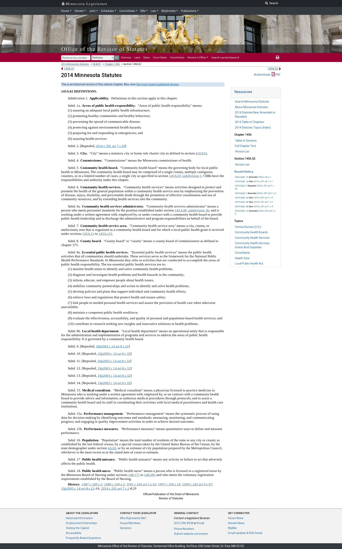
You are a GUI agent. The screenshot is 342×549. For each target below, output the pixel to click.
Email (200, 523)
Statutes (126, 57)
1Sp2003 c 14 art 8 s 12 (77, 488)
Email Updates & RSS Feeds (245, 533)
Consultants (242, 252)
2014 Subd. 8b (241, 206)
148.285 (150, 475)
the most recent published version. (157, 84)
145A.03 (273, 68)
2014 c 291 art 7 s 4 (263, 206)
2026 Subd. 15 (241, 177)
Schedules (107, 10)
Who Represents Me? (133, 518)
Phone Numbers (184, 528)
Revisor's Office (197, 57)
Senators (125, 528)
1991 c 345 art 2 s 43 (141, 484)
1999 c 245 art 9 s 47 (197, 484)
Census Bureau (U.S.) (248, 226)
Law (153, 10)
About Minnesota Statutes (251, 107)
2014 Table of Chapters (249, 122)
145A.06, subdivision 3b (192, 210)
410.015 (201, 153)
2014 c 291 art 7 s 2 (266, 193)
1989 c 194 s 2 (114, 484)
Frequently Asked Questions (83, 537)
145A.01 (69, 68)
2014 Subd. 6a (241, 197)
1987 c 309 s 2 (92, 484)
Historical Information (79, 518)
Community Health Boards (251, 232)
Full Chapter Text (245, 145)
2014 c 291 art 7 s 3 (263, 197)
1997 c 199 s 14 (169, 484)
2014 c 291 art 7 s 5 (263, 202)
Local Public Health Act (249, 263)
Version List (242, 151)
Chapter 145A (112, 64)
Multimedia (169, 10)
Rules (146, 57)
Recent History (243, 171)
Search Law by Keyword (225, 57)
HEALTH (97, 64)
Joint (92, 10)
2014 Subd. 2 (241, 186)
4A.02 (112, 448)
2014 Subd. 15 (241, 211)
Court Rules (160, 57)
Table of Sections (246, 140)
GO (117, 57)
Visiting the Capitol (77, 528)
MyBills (232, 528)
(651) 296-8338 (183, 523)
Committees (127, 10)
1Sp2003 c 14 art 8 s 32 (112, 346)
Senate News (236, 523)
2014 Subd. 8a (241, 202)
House (65, 10)
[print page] (277, 57)
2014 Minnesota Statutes (75, 64)
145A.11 (88, 234)
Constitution (177, 57)
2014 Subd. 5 (241, 193)
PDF (277, 74)
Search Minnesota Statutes (252, 101)
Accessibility (73, 533)
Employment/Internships (81, 523)
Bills (143, 10)
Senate (79, 10)
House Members (130, 523)
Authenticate (262, 74)
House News (235, 518)
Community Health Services (252, 237)
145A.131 (105, 234)
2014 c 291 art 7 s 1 (263, 181)
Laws (137, 57)
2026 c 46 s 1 (264, 177)
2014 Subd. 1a (241, 181)
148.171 (134, 475)
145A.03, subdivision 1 (185, 176)
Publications (188, 10)
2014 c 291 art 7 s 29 (110, 146)
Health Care (242, 258)
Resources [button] (243, 92)
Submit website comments (191, 533)
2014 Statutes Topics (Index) (253, 127)
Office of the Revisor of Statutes (104, 48)
